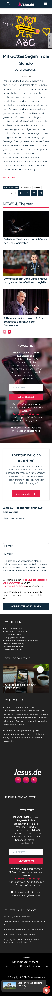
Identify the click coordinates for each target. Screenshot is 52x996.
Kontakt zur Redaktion (13, 628)
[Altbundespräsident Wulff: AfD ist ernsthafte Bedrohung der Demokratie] (26, 302)
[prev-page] (4, 332)
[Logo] (24, 772)
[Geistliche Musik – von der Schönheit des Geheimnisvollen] (26, 224)
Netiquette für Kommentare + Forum (20, 640)
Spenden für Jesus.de (13, 647)
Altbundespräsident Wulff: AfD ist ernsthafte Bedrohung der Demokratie (24, 321)
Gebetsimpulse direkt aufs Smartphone (20, 686)
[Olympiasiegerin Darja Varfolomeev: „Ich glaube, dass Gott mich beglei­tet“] (26, 263)
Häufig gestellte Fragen (14, 637)
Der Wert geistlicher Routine (16, 916)
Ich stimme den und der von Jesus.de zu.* (25, 582)
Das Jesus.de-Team (12, 634)
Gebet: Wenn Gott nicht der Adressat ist (21, 934)
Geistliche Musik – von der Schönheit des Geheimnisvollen (25, 241)
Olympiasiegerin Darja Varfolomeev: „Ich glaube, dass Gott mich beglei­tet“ (26, 280)
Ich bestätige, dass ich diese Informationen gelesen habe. (26, 429)
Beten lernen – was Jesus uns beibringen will (24, 929)
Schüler (37, 188)
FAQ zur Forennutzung (14, 644)
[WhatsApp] (40, 193)
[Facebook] (21, 193)
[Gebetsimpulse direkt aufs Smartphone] (26, 678)
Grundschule (26, 188)
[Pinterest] (34, 193)
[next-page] (9, 332)
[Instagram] (26, 780)
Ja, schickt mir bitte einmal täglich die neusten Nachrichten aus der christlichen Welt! (23, 595)
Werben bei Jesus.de (12, 650)
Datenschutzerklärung (14, 585)
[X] (27, 193)
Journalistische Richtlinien (15, 631)
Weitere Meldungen (26, 70)
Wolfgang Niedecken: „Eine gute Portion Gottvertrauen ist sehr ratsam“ (22, 940)
